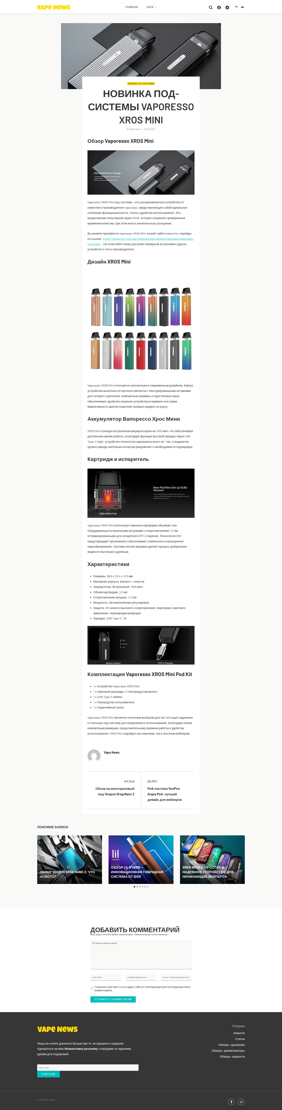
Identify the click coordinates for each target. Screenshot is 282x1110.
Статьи (240, 1039)
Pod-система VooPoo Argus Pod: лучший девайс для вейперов (165, 791)
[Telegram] (227, 7)
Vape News (135, 129)
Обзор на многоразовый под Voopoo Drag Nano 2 (114, 788)
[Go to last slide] (42, 859)
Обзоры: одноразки (231, 1044)
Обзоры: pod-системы (141, 83)
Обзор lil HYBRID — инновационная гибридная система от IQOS (137, 871)
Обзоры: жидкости (232, 1056)
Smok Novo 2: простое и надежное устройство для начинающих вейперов (208, 871)
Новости (239, 1033)
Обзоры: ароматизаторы (228, 1050)
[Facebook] (219, 7)
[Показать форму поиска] (210, 7)
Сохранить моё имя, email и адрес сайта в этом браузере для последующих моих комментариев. (142, 988)
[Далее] (239, 859)
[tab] (134, 887)
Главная (131, 6)
